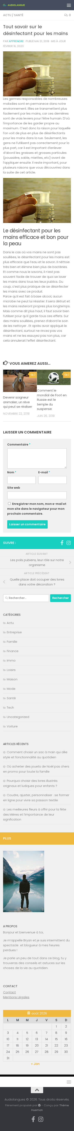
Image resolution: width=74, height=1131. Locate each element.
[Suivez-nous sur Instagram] (68, 542)
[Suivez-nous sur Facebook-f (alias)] (61, 542)
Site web (13, 488)
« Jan (35, 1064)
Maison (12, 679)
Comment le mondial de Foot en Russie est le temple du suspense (52, 399)
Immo (11, 660)
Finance (12, 651)
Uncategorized (18, 717)
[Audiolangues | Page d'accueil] (17, 5)
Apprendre (16, 41)
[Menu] (69, 5)
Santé (18, 15)
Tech (10, 707)
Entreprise (14, 632)
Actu (7, 15)
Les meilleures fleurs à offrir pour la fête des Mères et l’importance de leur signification (34, 814)
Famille (12, 641)
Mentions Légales (16, 997)
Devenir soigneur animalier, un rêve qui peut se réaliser (17, 402)
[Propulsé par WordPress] (39, 1105)
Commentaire (18, 444)
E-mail (44, 472)
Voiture (12, 726)
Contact (9, 992)
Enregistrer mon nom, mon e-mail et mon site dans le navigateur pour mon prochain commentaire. (36, 509)
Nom (11, 472)
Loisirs (11, 670)
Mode (11, 688)
